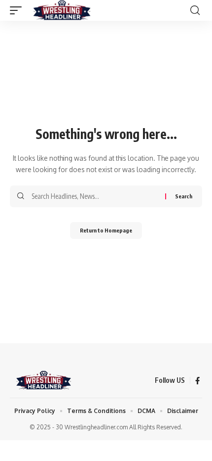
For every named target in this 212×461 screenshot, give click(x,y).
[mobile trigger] (18, 10)
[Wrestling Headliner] (62, 10)
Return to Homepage (106, 230)
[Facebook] (197, 380)
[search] (195, 10)
